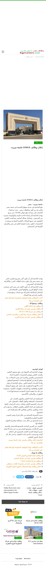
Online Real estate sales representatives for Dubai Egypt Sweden (12, 490)
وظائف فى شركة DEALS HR (30, 312)
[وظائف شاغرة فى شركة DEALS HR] (33, 512)
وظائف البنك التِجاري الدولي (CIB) (29, 455)
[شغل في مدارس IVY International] (33, 532)
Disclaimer (27, 558)
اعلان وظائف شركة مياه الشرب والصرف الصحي (23, 314)
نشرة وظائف (38, 143)
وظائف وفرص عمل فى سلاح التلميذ (28, 309)
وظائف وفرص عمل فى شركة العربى (28, 317)
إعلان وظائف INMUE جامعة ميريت (30, 471)
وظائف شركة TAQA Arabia (31, 461)
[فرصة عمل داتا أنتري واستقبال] (12, 512)
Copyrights (18, 558)
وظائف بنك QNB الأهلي (32, 306)
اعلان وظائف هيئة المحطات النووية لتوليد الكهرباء (23, 466)
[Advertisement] (23, 25)
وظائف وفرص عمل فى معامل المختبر (27, 458)
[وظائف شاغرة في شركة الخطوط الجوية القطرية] (12, 532)
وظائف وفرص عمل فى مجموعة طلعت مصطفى (24, 464)
